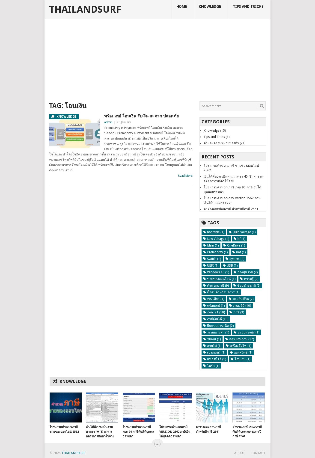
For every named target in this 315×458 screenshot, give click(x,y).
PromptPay (217, 252)
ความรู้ (251, 279)
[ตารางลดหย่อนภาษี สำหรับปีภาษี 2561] (212, 407)
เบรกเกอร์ (216, 352)
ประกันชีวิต (243, 299)
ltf (241, 239)
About (239, 453)
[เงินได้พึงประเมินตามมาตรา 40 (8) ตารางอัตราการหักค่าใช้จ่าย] (102, 407)
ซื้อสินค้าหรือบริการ (223, 292)
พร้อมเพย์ (216, 305)
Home (181, 6)
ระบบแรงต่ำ (218, 332)
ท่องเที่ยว (215, 299)
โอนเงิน (242, 359)
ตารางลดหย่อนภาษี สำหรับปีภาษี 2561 (231, 209)
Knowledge (210, 6)
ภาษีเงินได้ (218, 319)
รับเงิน (214, 339)
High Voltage (244, 232)
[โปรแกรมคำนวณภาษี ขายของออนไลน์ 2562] (66, 407)
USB (232, 265)
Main (213, 245)
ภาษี (238, 312)
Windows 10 (218, 272)
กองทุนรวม (248, 272)
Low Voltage (218, 239)
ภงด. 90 (242, 305)
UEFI (213, 265)
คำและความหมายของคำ (221, 143)
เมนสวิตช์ (243, 352)
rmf (241, 252)
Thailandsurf (85, 9)
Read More (185, 175)
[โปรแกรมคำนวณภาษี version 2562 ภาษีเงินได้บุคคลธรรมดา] (175, 407)
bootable (215, 232)
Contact (258, 453)
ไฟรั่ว (213, 366)
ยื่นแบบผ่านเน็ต (220, 325)
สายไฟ (214, 346)
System (236, 259)
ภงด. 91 (216, 312)
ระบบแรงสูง (248, 332)
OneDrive (236, 245)
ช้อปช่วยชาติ (249, 285)
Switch (214, 259)
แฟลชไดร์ (216, 359)
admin (108, 122)
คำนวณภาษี (218, 285)
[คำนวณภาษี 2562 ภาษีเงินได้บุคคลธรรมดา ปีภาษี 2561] (248, 407)
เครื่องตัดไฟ (240, 346)
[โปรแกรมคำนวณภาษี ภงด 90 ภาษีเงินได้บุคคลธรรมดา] (139, 407)
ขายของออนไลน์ (221, 279)
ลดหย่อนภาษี (241, 339)
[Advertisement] (157, 61)
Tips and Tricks (248, 6)
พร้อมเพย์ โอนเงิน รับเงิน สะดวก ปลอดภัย (141, 115)
